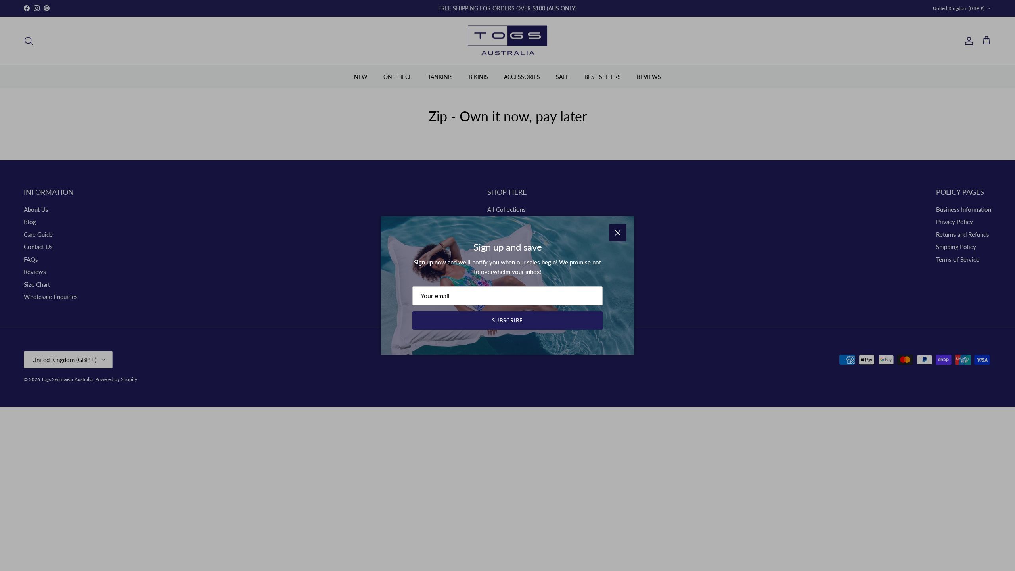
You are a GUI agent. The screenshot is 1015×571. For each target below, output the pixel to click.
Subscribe (507, 320)
